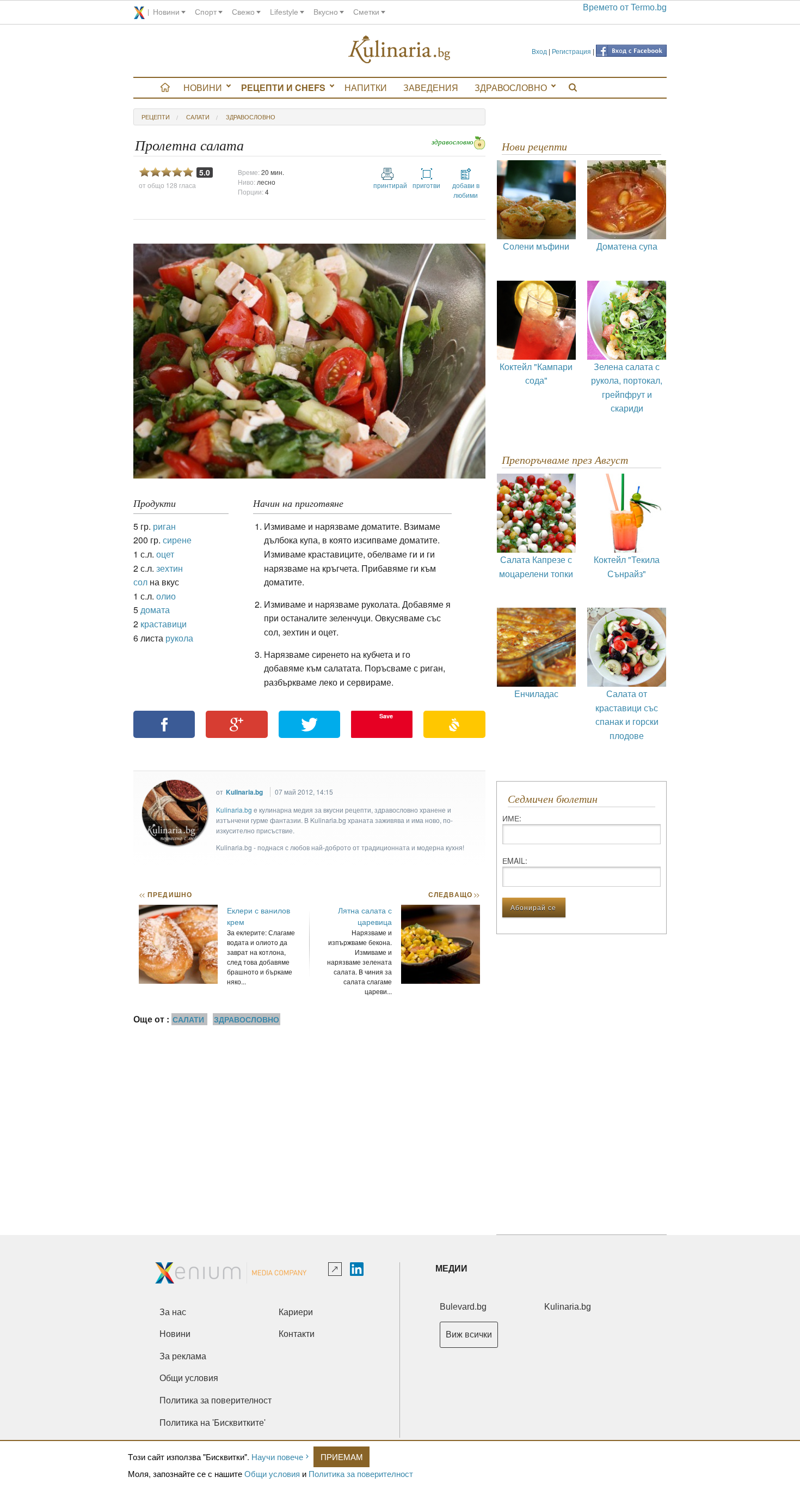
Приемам (342, 1456)
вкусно (325, 12)
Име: (511, 818)
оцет (165, 554)
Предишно (165, 894)
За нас (172, 1312)
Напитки (365, 87)
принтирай (387, 185)
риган (164, 526)
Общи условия (272, 1473)
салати (198, 116)
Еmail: (514, 860)
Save (386, 716)
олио (166, 596)
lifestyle (284, 12)
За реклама (182, 1356)
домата (155, 609)
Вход (539, 51)
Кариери (296, 1312)
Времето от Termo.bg (625, 7)
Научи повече (277, 1456)
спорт (206, 12)
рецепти (155, 116)
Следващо (453, 894)
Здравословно (511, 87)
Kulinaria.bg (244, 792)
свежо (243, 12)
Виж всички (469, 1334)
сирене (177, 540)
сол (140, 582)
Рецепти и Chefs (283, 87)
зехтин (169, 568)
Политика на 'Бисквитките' (212, 1422)
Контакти (297, 1334)
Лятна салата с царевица (365, 916)
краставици (163, 624)
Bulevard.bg (463, 1306)
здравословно (250, 116)
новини (166, 12)
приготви (426, 185)
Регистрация (571, 51)
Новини (202, 87)
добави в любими (465, 189)
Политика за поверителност (361, 1473)
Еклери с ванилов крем (258, 916)
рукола (179, 638)
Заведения (430, 87)
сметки (366, 12)
